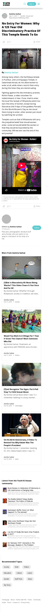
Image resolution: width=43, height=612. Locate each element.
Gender (6, 579)
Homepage (6, 600)
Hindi (16, 567)
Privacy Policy (25, 602)
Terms (9, 602)
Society (6, 567)
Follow (36, 228)
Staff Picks (18, 579)
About (13, 600)
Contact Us (16, 602)
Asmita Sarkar (11, 72)
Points (30, 600)
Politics (26, 567)
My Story (7, 585)
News (30, 579)
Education (7, 573)
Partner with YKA (21, 600)
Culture (19, 573)
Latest (29, 573)
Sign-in (31, 4)
